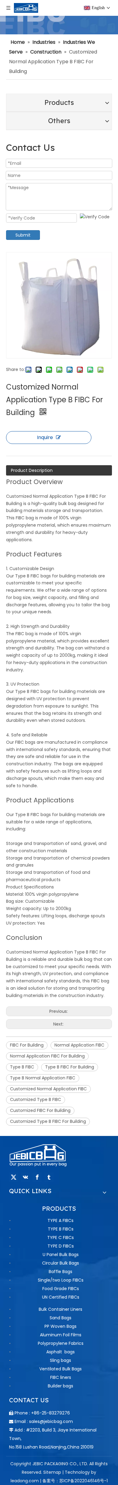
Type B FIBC (22, 1067)
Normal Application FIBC (79, 1045)
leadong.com (25, 1481)
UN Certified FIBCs (60, 1297)
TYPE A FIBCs (61, 1220)
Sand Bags (60, 1318)
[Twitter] (13, 1177)
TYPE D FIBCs (61, 1246)
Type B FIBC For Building (69, 1067)
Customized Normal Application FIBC (48, 1089)
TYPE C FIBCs (60, 1237)
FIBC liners (60, 1377)
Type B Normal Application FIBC (42, 1078)
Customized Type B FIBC (35, 1099)
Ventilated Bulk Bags (60, 1369)
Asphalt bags (60, 1352)
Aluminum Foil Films (60, 1335)
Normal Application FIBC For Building (47, 1056)
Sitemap (52, 1472)
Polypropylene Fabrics (61, 1343)
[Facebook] (37, 1177)
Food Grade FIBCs (60, 1289)
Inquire (45, 437)
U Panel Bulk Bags (61, 1254)
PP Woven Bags (60, 1326)
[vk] (25, 1177)
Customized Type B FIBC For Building (48, 1121)
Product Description (32, 470)
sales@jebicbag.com (51, 1421)
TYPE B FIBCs (61, 1229)
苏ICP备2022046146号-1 (83, 1481)
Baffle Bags (60, 1272)
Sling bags (60, 1360)
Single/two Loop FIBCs (61, 1280)
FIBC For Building (27, 1045)
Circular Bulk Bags (60, 1263)
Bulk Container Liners (60, 1309)
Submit (23, 235)
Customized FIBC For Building (40, 1110)
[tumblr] (49, 1177)
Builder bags (60, 1386)
